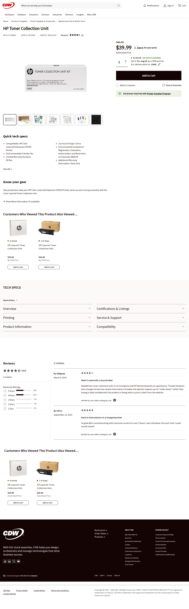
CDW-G (102, 575)
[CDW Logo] (8, 5)
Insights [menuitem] (80, 14)
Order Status (100, 533)
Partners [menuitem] (69, 14)
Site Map (6, 590)
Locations (128, 555)
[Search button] (118, 5)
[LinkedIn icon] (9, 561)
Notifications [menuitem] (153, 5)
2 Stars (11, 404)
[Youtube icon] (18, 561)
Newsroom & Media (131, 558)
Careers (127, 545)
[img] (75, 35)
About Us (128, 538)
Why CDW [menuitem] (91, 14)
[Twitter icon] (13, 561)
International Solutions (133, 551)
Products (98, 536)
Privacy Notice (22, 590)
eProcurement (160, 538)
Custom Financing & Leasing (165, 541)
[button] (182, 5)
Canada (109, 575)
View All (7, 169)
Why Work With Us (131, 535)
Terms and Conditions (60, 590)
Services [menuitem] (45, 14)
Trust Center (129, 564)
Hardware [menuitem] (9, 14)
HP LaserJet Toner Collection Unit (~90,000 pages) (46, 486)
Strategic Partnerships (132, 561)
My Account (100, 530)
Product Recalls (160, 545)
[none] (9, 14)
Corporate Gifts (160, 548)
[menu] (151, 5)
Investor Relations (131, 548)
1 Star (11, 408)
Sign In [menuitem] (170, 5)
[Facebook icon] (4, 561)
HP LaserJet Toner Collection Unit (16, 486)
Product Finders (161, 551)
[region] (94, 246)
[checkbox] (117, 85)
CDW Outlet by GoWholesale (165, 555)
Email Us (34, 576)
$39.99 (124, 47)
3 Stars (11, 399)
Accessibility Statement (133, 541)
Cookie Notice (39, 590)
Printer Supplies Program (159, 93)
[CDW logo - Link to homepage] (8, 5)
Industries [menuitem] (57, 14)
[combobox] (66, 5)
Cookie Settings (9, 594)
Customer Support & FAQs (164, 535)
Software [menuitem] (21, 14)
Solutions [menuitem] (33, 14)
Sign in (140, 47)
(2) (82, 35)
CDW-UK (117, 575)
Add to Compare (127, 85)
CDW (96, 575)
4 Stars (11, 395)
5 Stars (11, 391)
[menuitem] (144, 5)
